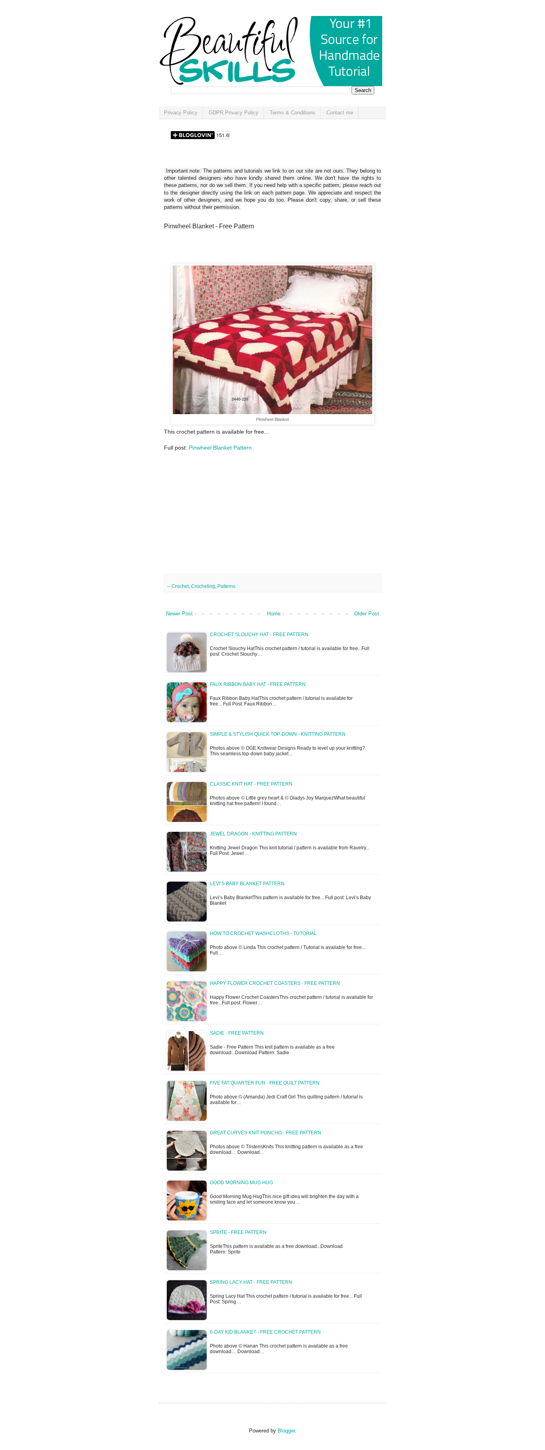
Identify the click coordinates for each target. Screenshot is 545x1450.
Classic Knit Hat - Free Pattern (251, 784)
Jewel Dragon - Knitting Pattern (253, 834)
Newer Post (179, 614)
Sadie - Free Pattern (237, 1033)
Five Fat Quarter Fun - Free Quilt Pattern (265, 1083)
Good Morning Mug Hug (241, 1182)
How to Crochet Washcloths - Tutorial (263, 933)
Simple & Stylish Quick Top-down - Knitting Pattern (278, 734)
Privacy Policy (180, 113)
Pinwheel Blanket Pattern (220, 447)
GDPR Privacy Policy (234, 113)
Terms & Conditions (292, 113)
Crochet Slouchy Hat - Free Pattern (259, 634)
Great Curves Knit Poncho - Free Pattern (265, 1133)
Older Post (366, 614)
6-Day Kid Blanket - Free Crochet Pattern (265, 1332)
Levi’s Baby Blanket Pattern (247, 883)
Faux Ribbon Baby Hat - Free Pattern (258, 684)
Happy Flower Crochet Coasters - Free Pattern (275, 983)
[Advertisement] (257, 249)
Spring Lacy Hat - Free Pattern (251, 1282)
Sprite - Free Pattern (238, 1232)
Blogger (286, 1431)
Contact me (339, 113)
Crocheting (203, 586)
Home (273, 614)
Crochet (180, 586)
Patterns (226, 586)
